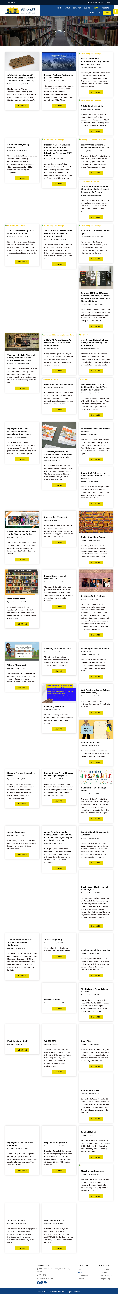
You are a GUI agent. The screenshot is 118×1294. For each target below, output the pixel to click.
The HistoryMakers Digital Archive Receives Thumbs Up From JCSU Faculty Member (58, 460)
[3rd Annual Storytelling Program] (22, 142)
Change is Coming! (17, 847)
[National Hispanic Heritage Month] (96, 774)
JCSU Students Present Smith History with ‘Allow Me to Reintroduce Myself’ (58, 236)
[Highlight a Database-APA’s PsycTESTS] (96, 1072)
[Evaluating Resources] (59, 693)
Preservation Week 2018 (56, 523)
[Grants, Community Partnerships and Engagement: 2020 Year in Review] (96, 54)
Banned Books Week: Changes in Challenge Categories (55, 773)
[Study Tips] (22, 1072)
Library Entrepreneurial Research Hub (55, 583)
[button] (22, 109)
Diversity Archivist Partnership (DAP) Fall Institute (55, 78)
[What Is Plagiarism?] (22, 654)
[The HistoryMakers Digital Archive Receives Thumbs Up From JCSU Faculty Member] (59, 441)
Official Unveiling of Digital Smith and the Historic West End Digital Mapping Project (95, 393)
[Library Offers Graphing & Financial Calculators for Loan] (96, 142)
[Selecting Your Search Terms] (59, 646)
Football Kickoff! (15, 1176)
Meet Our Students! (17, 997)
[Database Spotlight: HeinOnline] (96, 934)
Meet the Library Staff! (92, 997)
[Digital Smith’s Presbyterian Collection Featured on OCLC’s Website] (96, 473)
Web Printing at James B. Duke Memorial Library (93, 691)
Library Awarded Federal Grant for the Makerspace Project (20, 540)
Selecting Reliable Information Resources (92, 653)
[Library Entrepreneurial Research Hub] (59, 577)
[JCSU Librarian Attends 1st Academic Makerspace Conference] (22, 929)
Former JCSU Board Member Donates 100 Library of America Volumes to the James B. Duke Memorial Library (95, 301)
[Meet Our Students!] (22, 986)
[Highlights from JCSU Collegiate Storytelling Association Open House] (22, 429)
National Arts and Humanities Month (16, 772)
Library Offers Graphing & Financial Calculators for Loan (94, 150)
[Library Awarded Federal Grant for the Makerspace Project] (22, 525)
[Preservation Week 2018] (59, 518)
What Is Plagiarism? (17, 668)
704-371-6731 (44, 1287)
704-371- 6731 (105, 3)
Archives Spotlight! (90, 1186)
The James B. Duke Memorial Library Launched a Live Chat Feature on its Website (95, 195)
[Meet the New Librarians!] (59, 1171)
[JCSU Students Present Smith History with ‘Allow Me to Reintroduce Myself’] (59, 228)
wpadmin (49, 466)
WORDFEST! (87, 1030)
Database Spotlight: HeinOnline (91, 946)
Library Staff (13, 86)
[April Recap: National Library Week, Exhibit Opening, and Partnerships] (96, 340)
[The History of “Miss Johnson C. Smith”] (59, 981)
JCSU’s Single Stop (53, 934)
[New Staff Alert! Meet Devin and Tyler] (96, 228)
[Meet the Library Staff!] (96, 986)
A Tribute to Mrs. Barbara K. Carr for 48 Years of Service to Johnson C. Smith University (21, 79)
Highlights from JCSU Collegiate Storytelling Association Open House (19, 437)
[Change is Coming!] (22, 833)
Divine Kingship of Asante (93, 543)
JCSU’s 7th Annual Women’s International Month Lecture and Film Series (58, 348)
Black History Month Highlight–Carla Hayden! (93, 886)
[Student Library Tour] (96, 726)
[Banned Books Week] (59, 1072)
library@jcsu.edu (45, 1291)
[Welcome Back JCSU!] (22, 1225)
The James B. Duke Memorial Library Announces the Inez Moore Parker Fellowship (21, 363)
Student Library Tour (91, 740)
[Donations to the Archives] (96, 586)
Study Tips (12, 1082)
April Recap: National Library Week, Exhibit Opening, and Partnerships (95, 348)
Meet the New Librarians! (56, 1176)
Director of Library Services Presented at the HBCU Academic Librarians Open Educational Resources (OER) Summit (58, 153)
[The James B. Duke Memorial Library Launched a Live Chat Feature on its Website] (96, 187)
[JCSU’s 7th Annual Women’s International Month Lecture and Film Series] (59, 340)
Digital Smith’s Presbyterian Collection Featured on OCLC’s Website (95, 481)
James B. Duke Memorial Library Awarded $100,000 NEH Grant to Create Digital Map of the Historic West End (58, 833)
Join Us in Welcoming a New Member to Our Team (21, 235)
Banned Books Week (54, 1082)
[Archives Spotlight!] (96, 1176)
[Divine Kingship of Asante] (96, 528)
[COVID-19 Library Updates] (96, 103)
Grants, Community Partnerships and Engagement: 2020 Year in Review (94, 63)
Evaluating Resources (55, 706)
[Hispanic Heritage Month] (96, 1124)
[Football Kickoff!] (22, 1171)
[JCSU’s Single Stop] (59, 929)
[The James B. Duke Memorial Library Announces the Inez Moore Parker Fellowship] (22, 348)
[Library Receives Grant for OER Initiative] (96, 429)
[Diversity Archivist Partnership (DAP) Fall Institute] (59, 61)
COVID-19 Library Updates (94, 108)
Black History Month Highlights (54, 391)
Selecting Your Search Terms (58, 651)
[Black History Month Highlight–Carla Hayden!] (96, 874)
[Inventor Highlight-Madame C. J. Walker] (96, 824)
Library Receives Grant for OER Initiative (94, 435)
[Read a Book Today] (22, 588)
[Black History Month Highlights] (59, 385)
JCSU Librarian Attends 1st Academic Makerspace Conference (20, 937)
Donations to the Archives (94, 601)
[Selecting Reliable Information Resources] (96, 646)
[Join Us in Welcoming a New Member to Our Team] (22, 228)
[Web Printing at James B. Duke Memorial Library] (96, 685)
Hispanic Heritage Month (93, 1134)
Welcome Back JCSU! (18, 1235)
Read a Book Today (17, 604)
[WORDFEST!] (96, 1019)
